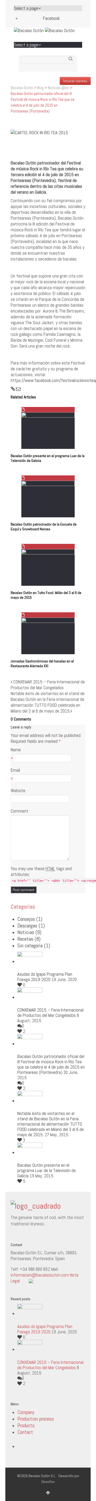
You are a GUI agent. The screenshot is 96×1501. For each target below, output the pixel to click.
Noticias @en (58, 87)
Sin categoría (33, 945)
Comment (19, 811)
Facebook (51, 18)
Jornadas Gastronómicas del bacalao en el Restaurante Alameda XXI (42, 663)
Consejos (29, 919)
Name (16, 750)
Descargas (31, 925)
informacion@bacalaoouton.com (40, 1275)
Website (18, 790)
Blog (40, 87)
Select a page (26, 8)
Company (25, 1412)
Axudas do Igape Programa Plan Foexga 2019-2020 (44, 976)
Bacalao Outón (22, 87)
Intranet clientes (75, 81)
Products (26, 1425)
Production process (35, 1418)
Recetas (29, 938)
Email (15, 770)
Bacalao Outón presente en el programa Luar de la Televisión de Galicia (46, 1170)
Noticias (29, 932)
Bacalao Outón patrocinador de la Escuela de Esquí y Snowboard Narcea (44, 526)
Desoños (48, 1481)
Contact (25, 1432)
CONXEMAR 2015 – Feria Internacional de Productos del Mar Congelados (50, 1012)
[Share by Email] (18, 389)
